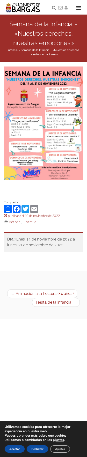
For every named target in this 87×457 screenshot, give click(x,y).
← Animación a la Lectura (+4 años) (42, 293)
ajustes (58, 440)
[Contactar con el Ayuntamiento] (61, 8)
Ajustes (60, 449)
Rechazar (37, 449)
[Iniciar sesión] (67, 8)
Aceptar (14, 449)
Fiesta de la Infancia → (56, 302)
